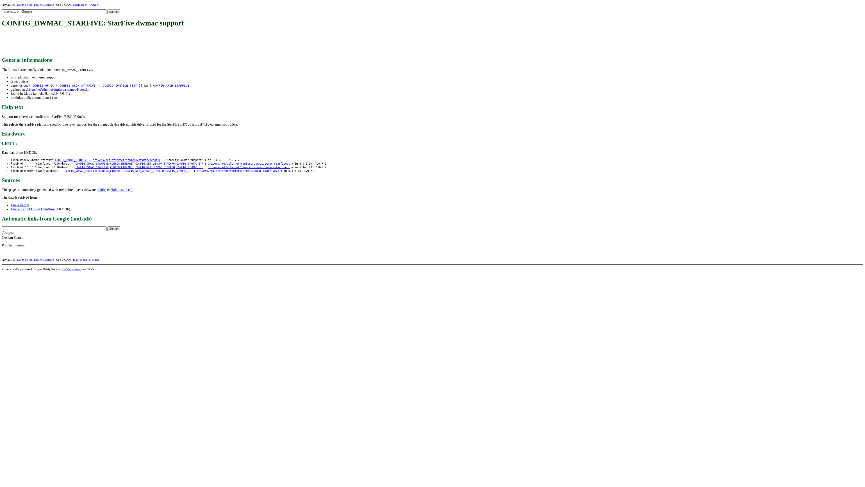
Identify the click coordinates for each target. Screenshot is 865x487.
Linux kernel (20, 205)
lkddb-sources (121, 190)
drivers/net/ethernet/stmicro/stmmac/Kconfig (57, 89)
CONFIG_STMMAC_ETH (189, 163)
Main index (80, 4)
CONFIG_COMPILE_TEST (120, 85)
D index (94, 4)
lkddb (101, 190)
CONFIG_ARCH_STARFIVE (77, 85)
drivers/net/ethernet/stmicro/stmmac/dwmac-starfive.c (249, 163)
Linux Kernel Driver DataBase (35, 4)
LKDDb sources (71, 269)
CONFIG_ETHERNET (122, 163)
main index (80, 259)
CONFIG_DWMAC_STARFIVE (71, 160)
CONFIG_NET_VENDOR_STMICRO (155, 163)
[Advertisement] (84, 42)
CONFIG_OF (40, 85)
